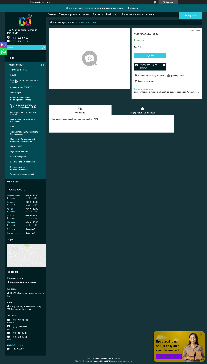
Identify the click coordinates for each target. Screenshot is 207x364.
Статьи (150, 14)
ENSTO (13, 75)
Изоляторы (15, 92)
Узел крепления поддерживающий (19, 168)
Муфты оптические (19, 151)
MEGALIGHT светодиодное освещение (22, 120)
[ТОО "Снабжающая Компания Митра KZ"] (25, 20)
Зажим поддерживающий (22, 174)
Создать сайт (35, 2)
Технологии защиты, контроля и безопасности (25, 133)
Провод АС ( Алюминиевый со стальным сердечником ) (24, 140)
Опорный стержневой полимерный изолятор (20, 98)
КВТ (73, 22)
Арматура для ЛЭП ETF (21, 87)
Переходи (133, 8)
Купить (150, 55)
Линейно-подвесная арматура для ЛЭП (24, 81)
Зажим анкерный (18, 156)
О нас (86, 14)
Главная (51, 14)
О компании (13, 181)
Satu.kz (117, 358)
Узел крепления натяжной (22, 162)
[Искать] (43, 47)
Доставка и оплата (132, 14)
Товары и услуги (68, 14)
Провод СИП (16, 146)
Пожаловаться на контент (121, 361)
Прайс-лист (112, 14)
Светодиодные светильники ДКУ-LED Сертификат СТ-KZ (23, 106)
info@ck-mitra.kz (18, 345)
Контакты (97, 14)
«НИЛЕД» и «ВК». (18, 70)
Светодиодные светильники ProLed (23, 113)
